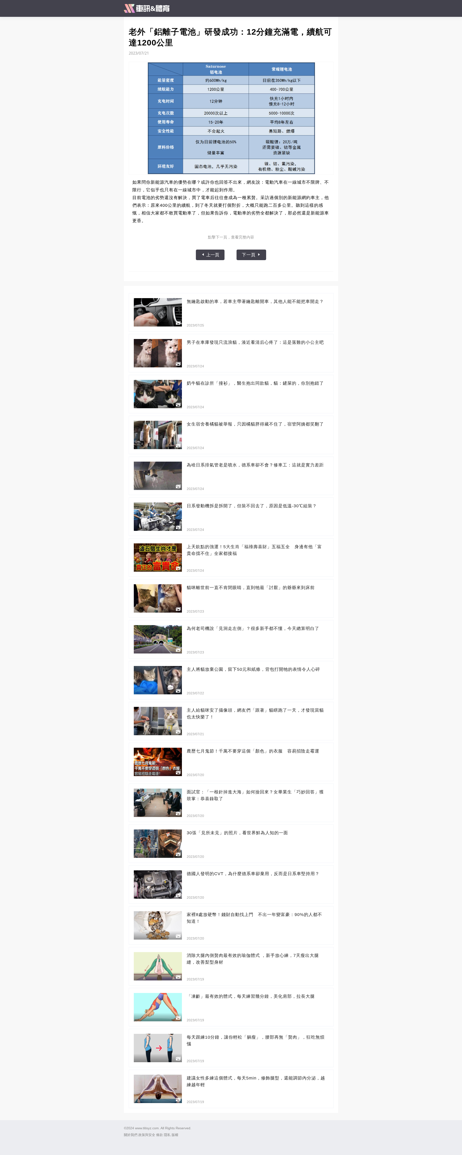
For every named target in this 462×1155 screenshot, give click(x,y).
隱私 (167, 1135)
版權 (175, 1135)
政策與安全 (146, 1135)
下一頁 (249, 254)
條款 (159, 1135)
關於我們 (130, 1135)
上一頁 (212, 254)
